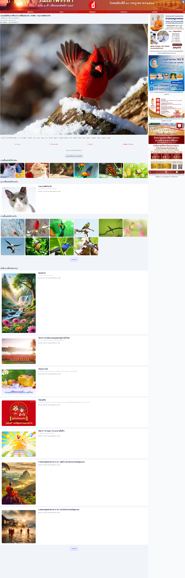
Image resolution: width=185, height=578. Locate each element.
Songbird (94, 138)
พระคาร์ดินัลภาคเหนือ (11, 138)
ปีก (46, 138)
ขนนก (38, 138)
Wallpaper (92, 12)
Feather (88, 138)
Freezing (103, 138)
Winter (108, 138)
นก (18, 138)
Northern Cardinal (63, 138)
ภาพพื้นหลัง (4, 22)
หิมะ (35, 138)
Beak (80, 138)
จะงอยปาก (30, 138)
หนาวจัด (51, 138)
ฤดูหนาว (56, 138)
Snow (83, 138)
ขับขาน (43, 138)
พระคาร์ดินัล (23, 138)
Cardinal (75, 138)
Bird (71, 138)
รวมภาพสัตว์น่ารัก (14, 22)
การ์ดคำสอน (123, 12)
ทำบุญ (61, 12)
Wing (98, 138)
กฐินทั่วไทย (30, 12)
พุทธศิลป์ (154, 12)
